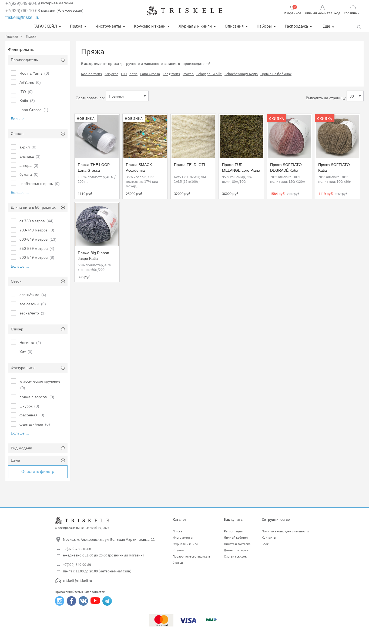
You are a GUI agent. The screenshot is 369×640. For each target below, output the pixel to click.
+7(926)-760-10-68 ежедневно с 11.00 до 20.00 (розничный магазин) (103, 552)
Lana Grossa (150, 73)
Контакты (269, 537)
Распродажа (296, 26)
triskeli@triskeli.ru (22, 17)
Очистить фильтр (37, 471)
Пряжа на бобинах (275, 73)
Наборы (264, 26)
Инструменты (108, 26)
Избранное (292, 13)
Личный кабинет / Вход (322, 13)
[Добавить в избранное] (83, 120)
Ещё (326, 26)
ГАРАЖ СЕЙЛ (45, 26)
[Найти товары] (358, 26)
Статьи (178, 563)
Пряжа (76, 26)
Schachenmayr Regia (241, 73)
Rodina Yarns (91, 73)
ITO (124, 73)
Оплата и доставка (237, 544)
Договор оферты (236, 550)
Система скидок (235, 556)
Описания (234, 26)
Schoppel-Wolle (209, 73)
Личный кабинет (236, 537)
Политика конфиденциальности (285, 531)
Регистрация (233, 531)
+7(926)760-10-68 (22, 10)
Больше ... (20, 119)
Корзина (350, 13)
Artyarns (111, 73)
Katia (133, 73)
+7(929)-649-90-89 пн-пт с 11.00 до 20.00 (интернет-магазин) (97, 567)
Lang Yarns (171, 73)
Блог (265, 544)
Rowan (188, 73)
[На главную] (184, 10)
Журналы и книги (195, 26)
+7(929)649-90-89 (22, 3)
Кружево (179, 550)
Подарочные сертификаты (192, 556)
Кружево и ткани (150, 26)
